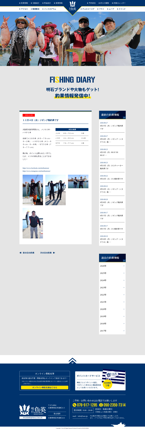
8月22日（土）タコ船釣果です (111, 179)
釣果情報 (24, 3)
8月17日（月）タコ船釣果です (111, 229)
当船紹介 (36, 3)
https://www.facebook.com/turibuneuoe (36, 168)
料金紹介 (47, 3)
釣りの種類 (104, 3)
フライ (101, 9)
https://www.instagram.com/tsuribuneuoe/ (36, 171)
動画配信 (36, 9)
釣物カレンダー (120, 3)
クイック (122, 9)
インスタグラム (50, 9)
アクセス (24, 9)
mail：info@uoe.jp (80, 416)
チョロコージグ (88, 9)
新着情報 (59, 3)
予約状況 (92, 3)
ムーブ (111, 9)
